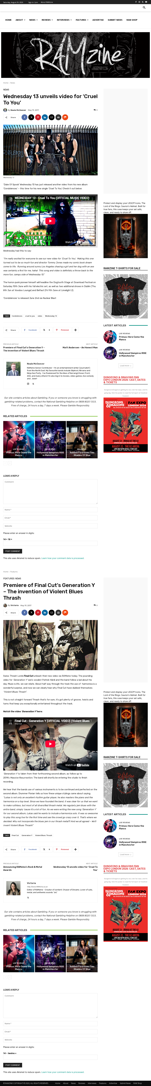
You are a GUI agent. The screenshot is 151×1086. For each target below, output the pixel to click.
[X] (142, 2)
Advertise (113, 1083)
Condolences (17, 316)
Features (102, 1083)
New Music (81, 449)
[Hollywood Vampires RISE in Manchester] (50, 439)
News (12, 83)
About (65, 1083)
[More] (75, 330)
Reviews (81, 1083)
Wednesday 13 (51, 316)
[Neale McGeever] (5, 110)
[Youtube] (146, 2)
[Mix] (65, 117)
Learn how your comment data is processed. (62, 558)
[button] (144, 7)
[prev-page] (5, 463)
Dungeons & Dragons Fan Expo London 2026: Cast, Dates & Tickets (125, 380)
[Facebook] (136, 2)
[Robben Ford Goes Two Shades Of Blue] (82, 439)
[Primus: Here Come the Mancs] (18, 439)
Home (5, 83)
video (40, 316)
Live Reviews (18, 449)
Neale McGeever (18, 110)
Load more (124, 365)
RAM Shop (137, 1083)
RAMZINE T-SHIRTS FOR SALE (122, 268)
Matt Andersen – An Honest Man (80, 347)
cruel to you (30, 316)
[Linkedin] (45, 117)
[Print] (58, 117)
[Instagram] (139, 2)
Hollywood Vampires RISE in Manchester (50, 454)
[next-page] (10, 463)
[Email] (52, 117)
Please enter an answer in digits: (18, 533)
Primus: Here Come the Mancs (18, 454)
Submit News (125, 1083)
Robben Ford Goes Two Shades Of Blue (82, 454)
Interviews (92, 1083)
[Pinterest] (38, 117)
